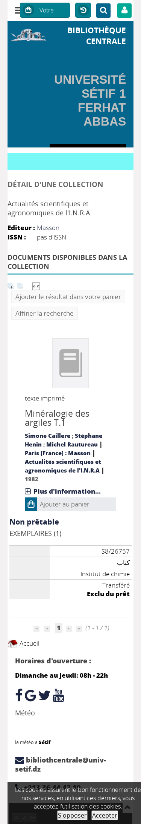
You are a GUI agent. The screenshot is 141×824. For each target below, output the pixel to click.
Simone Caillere (47, 435)
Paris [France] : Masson (58, 453)
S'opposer (72, 815)
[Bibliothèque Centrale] (28, 34)
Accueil (28, 643)
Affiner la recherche (44, 313)
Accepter (104, 815)
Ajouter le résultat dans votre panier (68, 296)
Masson (48, 227)
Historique (83, 10)
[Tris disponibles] (36, 285)
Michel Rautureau (72, 444)
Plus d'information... (67, 491)
